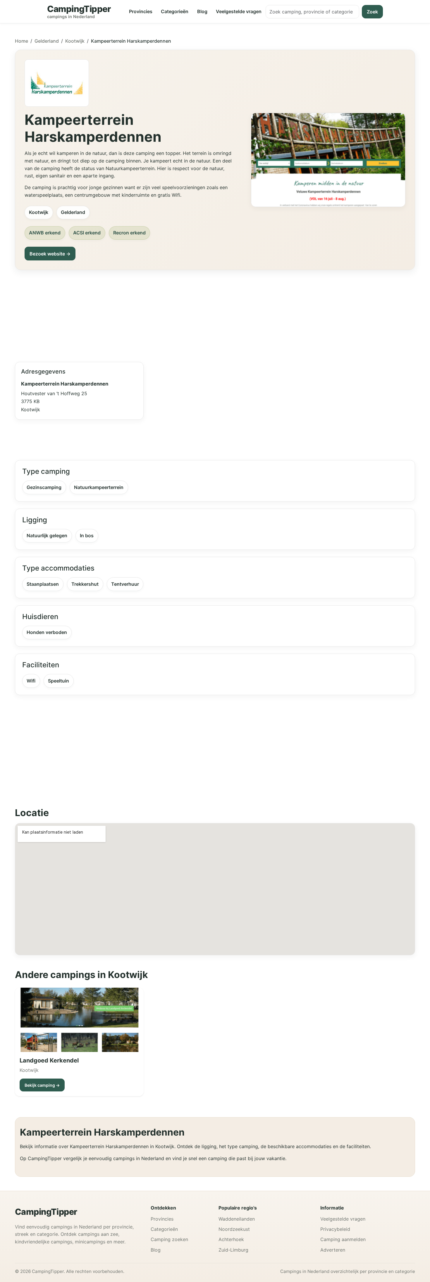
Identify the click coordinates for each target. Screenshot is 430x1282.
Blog (202, 11)
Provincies (140, 11)
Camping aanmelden (343, 1239)
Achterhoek (231, 1239)
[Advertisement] (215, 314)
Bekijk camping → (42, 1085)
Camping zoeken (169, 1239)
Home (21, 41)
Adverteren (332, 1250)
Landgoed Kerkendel (49, 1060)
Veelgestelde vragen (239, 11)
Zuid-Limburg (233, 1250)
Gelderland (47, 41)
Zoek (372, 12)
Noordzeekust (234, 1229)
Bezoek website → (50, 254)
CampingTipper (46, 1212)
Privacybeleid (335, 1229)
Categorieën (174, 11)
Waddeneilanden (237, 1219)
